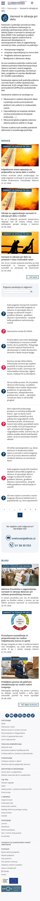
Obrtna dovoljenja (8, 830)
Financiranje (6, 792)
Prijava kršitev (6, 813)
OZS (3, 8)
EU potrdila (5, 836)
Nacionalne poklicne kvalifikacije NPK (15, 750)
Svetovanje (12, 8)
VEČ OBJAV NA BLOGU (29, 705)
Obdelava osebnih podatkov (11, 865)
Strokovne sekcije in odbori (11, 761)
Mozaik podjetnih (7, 855)
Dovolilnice (5, 827)
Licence (4, 823)
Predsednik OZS (7, 803)
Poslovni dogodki (7, 783)
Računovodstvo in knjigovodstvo (13, 733)
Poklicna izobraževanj (11, 744)
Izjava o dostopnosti (8, 868)
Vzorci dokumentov (8, 739)
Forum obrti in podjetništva (11, 772)
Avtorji (3, 874)
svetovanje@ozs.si (23, 538)
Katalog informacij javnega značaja (14, 809)
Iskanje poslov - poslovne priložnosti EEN (16, 789)
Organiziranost (6, 800)
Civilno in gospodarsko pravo (12, 736)
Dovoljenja (6, 820)
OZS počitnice (6, 858)
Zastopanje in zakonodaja (12, 769)
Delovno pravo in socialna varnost (13, 730)
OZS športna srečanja (9, 862)
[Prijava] (32, 2)
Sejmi (3, 786)
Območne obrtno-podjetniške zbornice (15, 764)
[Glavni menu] (3, 3)
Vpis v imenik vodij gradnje (11, 833)
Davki (3, 724)
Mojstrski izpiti (6, 747)
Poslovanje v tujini (8, 727)
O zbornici (5, 797)
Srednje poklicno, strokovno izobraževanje (17, 753)
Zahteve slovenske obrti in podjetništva (15, 775)
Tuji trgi (4, 780)
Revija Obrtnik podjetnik (10, 852)
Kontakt (4, 816)
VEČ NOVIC (33, 277)
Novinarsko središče (8, 806)
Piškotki (6, 871)
